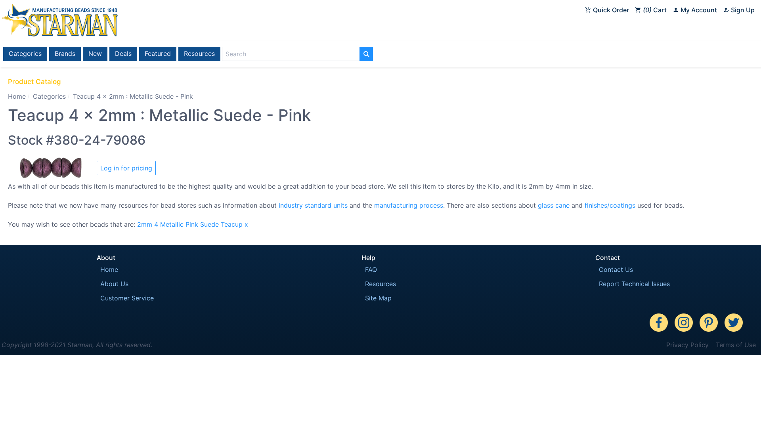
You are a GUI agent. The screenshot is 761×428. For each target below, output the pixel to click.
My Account (698, 10)
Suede (209, 224)
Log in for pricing (126, 168)
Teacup (232, 224)
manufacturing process (408, 205)
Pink (191, 224)
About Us (114, 284)
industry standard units (313, 205)
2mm (144, 224)
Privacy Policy (687, 345)
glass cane (554, 205)
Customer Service (127, 298)
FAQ (371, 269)
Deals (123, 53)
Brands (65, 53)
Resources (199, 53)
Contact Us (616, 269)
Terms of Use (736, 345)
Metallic (172, 224)
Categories (25, 53)
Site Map (378, 298)
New (95, 53)
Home (17, 96)
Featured (158, 53)
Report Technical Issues (634, 284)
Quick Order (610, 10)
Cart (656, 10)
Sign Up (742, 10)
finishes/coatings (610, 205)
